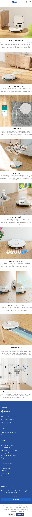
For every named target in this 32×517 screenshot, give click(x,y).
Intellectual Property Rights (8, 455)
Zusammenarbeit (5, 473)
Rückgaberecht (5, 447)
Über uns (3, 470)
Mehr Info (11, 514)
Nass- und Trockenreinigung (9, 432)
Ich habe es (20, 514)
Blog (2, 458)
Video (2, 481)
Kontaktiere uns (5, 468)
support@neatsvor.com (10, 416)
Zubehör (3, 435)
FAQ (2, 478)
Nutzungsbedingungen (7, 453)
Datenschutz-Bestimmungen (9, 450)
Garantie (3, 476)
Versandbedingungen (7, 445)
